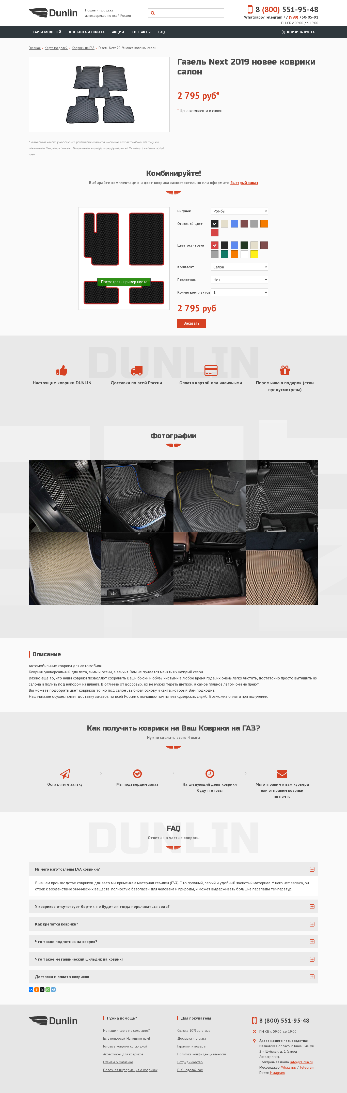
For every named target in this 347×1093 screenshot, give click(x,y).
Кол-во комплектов (193, 292)
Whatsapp (288, 1067)
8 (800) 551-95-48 (284, 1020)
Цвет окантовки (190, 245)
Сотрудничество (190, 1062)
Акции (118, 32)
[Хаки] (245, 245)
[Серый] (255, 223)
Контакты (141, 32)
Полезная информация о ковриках (130, 1070)
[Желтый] (254, 254)
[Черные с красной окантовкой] (137, 568)
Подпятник (186, 279)
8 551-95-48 (287, 9)
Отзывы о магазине (118, 1062)
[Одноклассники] (36, 989)
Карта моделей (47, 32)
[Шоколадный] (245, 223)
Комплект (185, 267)
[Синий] (236, 223)
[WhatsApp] (47, 989)
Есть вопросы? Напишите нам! (126, 1038)
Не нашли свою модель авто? (126, 1030)
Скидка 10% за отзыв (193, 1030)
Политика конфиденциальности (201, 1054)
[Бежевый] (226, 223)
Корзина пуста (300, 32)
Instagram (277, 1072)
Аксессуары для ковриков (123, 1054)
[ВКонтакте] (31, 989)
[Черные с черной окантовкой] (210, 568)
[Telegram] (53, 989)
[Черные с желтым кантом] (210, 496)
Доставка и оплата (86, 32)
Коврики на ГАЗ (83, 48)
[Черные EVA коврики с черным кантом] (65, 496)
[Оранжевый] (264, 223)
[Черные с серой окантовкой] (282, 496)
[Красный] (215, 232)
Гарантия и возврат (192, 1046)
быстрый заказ (244, 182)
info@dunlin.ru (301, 1062)
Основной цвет (190, 223)
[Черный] (216, 223)
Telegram (306, 1067)
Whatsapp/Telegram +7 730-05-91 (281, 17)
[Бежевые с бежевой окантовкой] (65, 568)
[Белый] (245, 254)
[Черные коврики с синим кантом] (137, 496)
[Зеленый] (226, 254)
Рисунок (184, 211)
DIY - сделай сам (190, 1070)
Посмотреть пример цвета (124, 281)
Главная (35, 48)
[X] (42, 989)
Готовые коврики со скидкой (125, 1046)
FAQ (161, 32)
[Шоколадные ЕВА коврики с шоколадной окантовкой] (282, 568)
